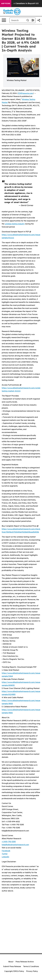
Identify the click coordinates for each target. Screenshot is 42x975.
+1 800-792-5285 (9, 841)
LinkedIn (5, 857)
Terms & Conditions (31, 966)
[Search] (27, 20)
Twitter (5, 854)
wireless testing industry (15, 224)
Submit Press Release (12, 966)
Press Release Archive (25, 962)
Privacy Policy (32, 971)
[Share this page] (38, 20)
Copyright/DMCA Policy (14, 971)
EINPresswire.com (25, 93)
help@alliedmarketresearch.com (15, 845)
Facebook (6, 851)
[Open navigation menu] (4, 20)
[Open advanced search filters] (32, 20)
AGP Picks (5, 3)
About (10, 962)
